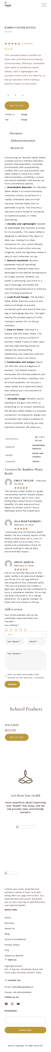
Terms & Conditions (15, 939)
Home (8, 917)
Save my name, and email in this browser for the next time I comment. (26, 676)
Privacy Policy (12, 944)
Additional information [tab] (23, 140)
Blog (7, 934)
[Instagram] (12, 1004)
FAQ (7, 950)
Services (9, 923)
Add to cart (17, 105)
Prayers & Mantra (14, 955)
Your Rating (12, 625)
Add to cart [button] (17, 737)
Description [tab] (16, 133)
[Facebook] (6, 1004)
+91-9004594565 (22, 992)
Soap (24, 114)
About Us (10, 928)
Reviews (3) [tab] (17, 147)
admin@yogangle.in (22, 987)
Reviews (27, 43)
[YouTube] (18, 1004)
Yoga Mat (12, 725)
